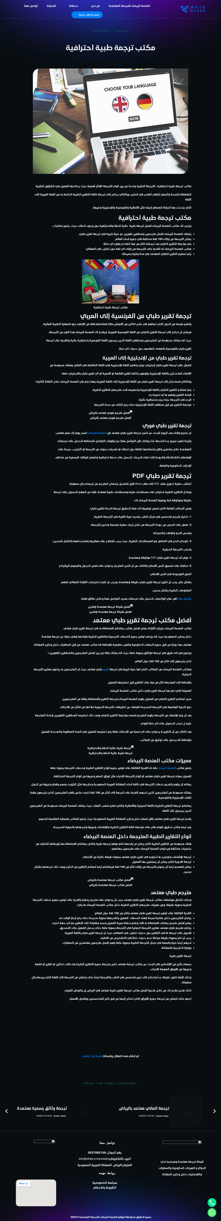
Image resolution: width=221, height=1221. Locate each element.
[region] (42, 21)
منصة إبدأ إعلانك (92, 1056)
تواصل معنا (184, 598)
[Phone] (212, 1202)
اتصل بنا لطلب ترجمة (89, 14)
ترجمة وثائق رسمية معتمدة (42, 1108)
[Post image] (185, 1111)
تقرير (106, 669)
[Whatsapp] (212, 1212)
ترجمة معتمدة (121, 30)
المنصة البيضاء (97, 432)
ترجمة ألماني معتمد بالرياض (144, 1108)
